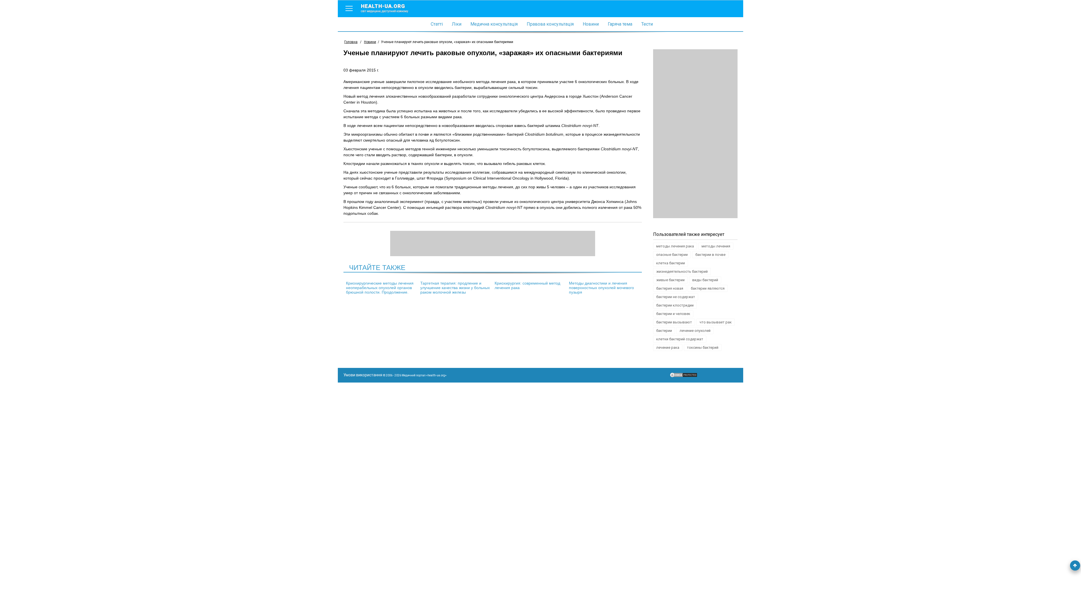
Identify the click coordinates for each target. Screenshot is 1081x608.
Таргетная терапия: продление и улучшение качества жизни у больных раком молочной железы (455, 287)
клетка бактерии (670, 263)
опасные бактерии (672, 254)
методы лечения (716, 246)
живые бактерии (670, 280)
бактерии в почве (710, 254)
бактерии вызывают (674, 322)
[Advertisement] (695, 133)
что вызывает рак (716, 322)
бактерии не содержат (675, 297)
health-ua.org (384, 8)
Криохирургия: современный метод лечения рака (527, 285)
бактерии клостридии (675, 305)
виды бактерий (705, 280)
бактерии (664, 330)
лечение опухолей (695, 330)
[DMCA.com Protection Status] (683, 376)
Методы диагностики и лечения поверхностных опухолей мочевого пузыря (601, 287)
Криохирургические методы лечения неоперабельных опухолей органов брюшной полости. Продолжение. (380, 287)
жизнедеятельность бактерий (682, 271)
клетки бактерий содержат (679, 339)
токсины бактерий (702, 347)
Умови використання (362, 375)
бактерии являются (708, 288)
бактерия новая (669, 288)
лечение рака (667, 347)
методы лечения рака (675, 246)
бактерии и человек (673, 314)
